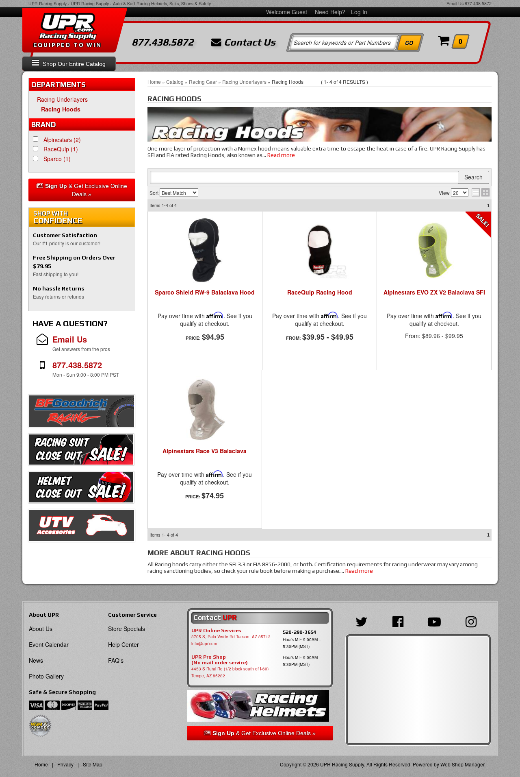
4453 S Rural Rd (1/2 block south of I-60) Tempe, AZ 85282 (230, 672)
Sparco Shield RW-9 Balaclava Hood (205, 292)
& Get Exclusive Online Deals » (86, 190)
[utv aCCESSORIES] (81, 528)
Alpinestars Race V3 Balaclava (204, 451)
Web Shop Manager (462, 764)
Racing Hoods (60, 109)
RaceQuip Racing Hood (319, 292)
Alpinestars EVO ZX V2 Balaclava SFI (434, 292)
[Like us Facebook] (399, 621)
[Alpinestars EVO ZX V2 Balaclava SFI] (434, 250)
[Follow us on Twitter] (363, 621)
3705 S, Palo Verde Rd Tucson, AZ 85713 (231, 636)
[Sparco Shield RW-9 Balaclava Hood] (205, 250)
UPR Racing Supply (47, 3)
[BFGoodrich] (81, 413)
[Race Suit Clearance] (81, 451)
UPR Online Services (216, 630)
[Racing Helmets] (260, 706)
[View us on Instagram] (473, 621)
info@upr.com (204, 643)
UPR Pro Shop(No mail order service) (219, 660)
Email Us (455, 3)
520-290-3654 (299, 632)
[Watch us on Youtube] (436, 621)
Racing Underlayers (62, 99)
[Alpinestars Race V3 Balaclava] (205, 408)
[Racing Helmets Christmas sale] (81, 489)
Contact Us (248, 42)
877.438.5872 (478, 3)
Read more (281, 155)
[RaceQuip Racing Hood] (319, 250)
